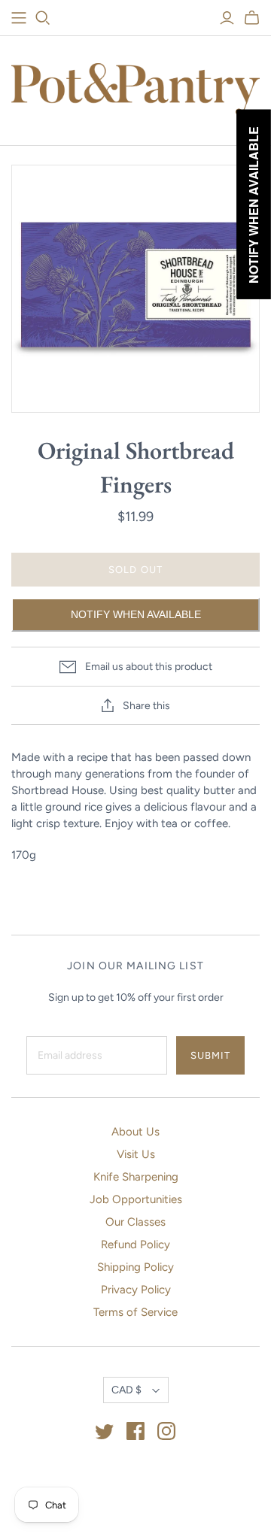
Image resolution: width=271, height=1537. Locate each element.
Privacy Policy (136, 1289)
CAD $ (126, 1390)
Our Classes (135, 1222)
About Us (135, 1131)
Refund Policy (135, 1244)
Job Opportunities (136, 1199)
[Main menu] (18, 18)
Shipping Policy (135, 1267)
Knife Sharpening (135, 1177)
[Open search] (42, 18)
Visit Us (136, 1154)
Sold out (135, 569)
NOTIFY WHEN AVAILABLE (136, 614)
